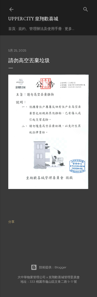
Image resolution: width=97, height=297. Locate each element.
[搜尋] (86, 8)
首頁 (12, 28)
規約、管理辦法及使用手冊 (40, 28)
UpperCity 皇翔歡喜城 (33, 19)
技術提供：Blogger (52, 267)
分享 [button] (11, 222)
